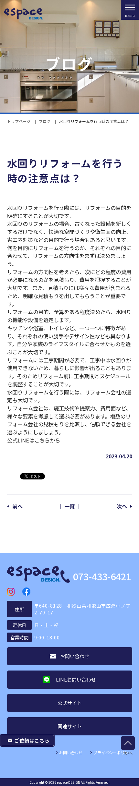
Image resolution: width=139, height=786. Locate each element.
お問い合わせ (70, 752)
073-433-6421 (102, 576)
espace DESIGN (68, 782)
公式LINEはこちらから (33, 440)
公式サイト (70, 702)
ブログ (44, 121)
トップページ (18, 121)
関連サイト (70, 726)
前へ (17, 506)
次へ (122, 506)
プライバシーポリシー (112, 752)
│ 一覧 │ (69, 506)
